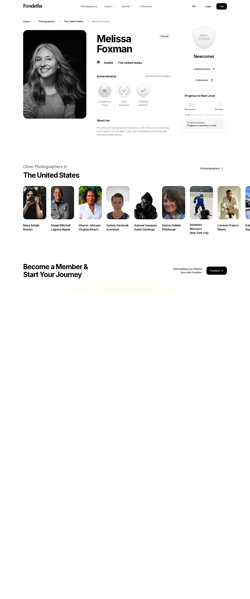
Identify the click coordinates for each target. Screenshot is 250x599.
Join (221, 6)
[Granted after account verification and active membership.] (143, 90)
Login (208, 6)
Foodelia (32, 6)
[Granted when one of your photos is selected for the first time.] (124, 90)
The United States (130, 63)
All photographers (210, 168)
